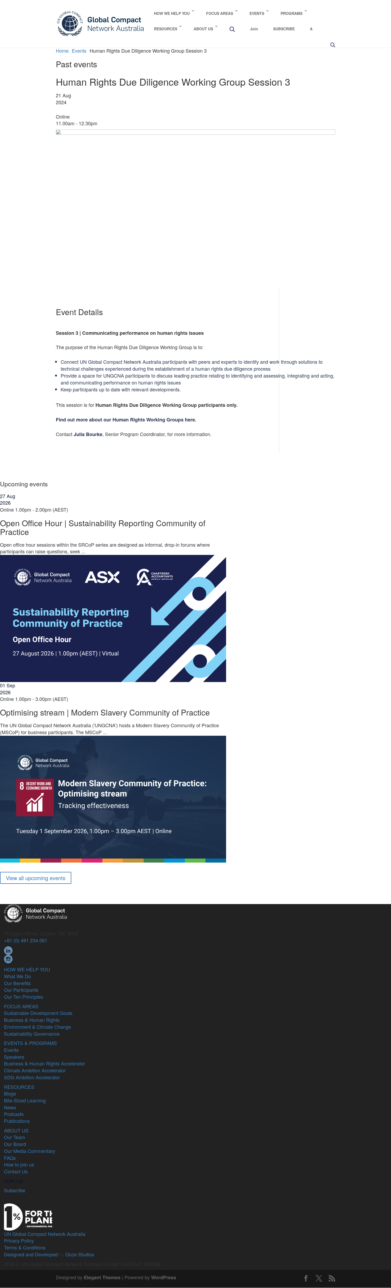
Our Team (14, 1137)
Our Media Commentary (29, 1150)
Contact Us (16, 1171)
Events (11, 1049)
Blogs (10, 1093)
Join (254, 28)
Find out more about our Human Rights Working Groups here (125, 419)
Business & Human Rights (32, 1019)
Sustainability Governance (32, 1033)
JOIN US (13, 1180)
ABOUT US (203, 28)
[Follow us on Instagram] (8, 958)
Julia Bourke (88, 434)
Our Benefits (17, 983)
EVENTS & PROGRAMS (30, 1042)
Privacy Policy (19, 1240)
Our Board (15, 1143)
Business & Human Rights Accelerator (44, 1063)
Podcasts (14, 1113)
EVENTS (256, 13)
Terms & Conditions (24, 1247)
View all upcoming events (35, 878)
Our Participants (21, 989)
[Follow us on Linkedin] (8, 949)
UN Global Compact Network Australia (44, 1233)
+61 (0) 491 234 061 (25, 940)
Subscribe (14, 1190)
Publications (17, 1120)
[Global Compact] (35, 912)
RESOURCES (165, 28)
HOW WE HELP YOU (172, 13)
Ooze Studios (79, 1254)
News (10, 1107)
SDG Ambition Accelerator (32, 1077)
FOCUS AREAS (219, 13)
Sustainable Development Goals (38, 1012)
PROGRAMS (291, 13)
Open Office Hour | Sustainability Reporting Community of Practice (102, 527)
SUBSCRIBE (284, 28)
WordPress (163, 1277)
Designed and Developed (31, 1254)
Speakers (14, 1056)
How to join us (19, 1164)
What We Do (17, 976)
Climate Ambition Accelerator (35, 1070)
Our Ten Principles (23, 996)
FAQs (10, 1157)
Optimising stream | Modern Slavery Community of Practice (105, 712)
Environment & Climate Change (37, 1026)
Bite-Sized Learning (25, 1100)
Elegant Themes (102, 1277)
